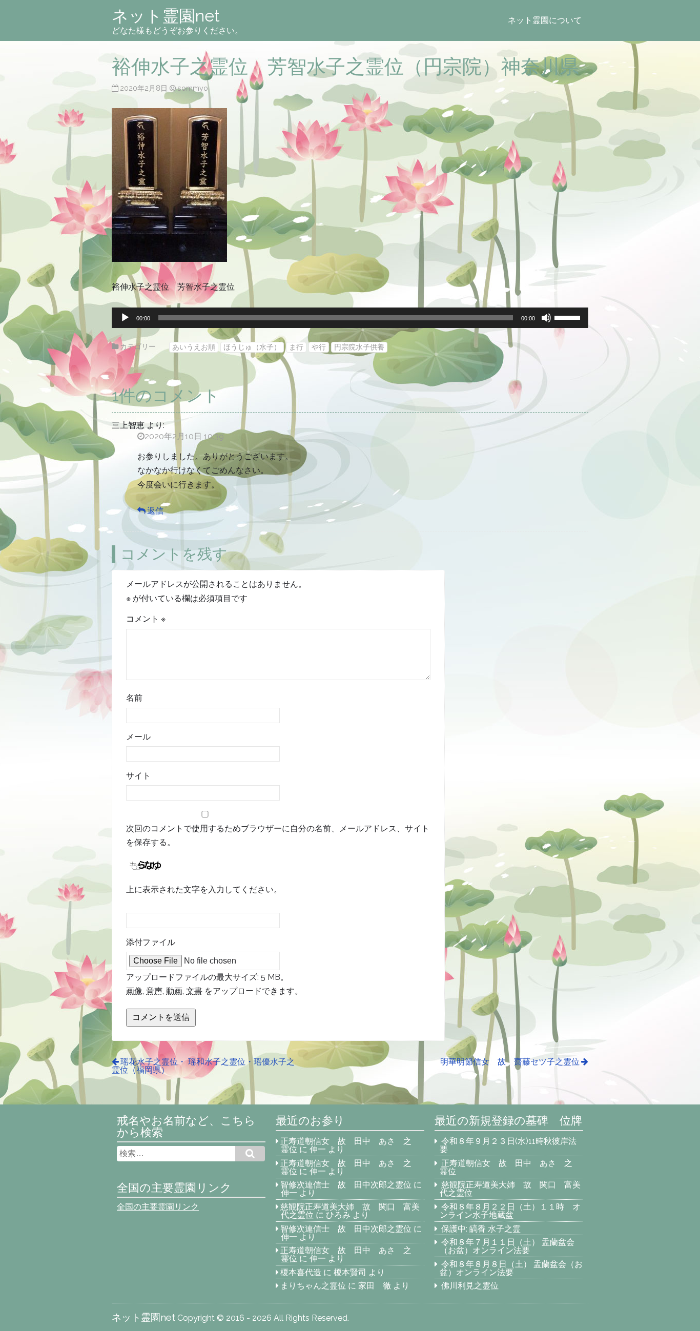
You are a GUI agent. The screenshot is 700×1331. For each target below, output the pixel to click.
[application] (350, 318)
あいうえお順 (193, 346)
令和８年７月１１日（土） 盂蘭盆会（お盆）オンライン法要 (507, 1246)
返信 (155, 511)
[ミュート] (546, 318)
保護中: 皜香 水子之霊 (481, 1229)
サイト (138, 776)
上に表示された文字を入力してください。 (204, 889)
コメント (146, 619)
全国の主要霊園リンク (158, 1207)
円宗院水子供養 (359, 346)
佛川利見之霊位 (470, 1286)
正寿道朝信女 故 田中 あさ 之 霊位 (350, 1145)
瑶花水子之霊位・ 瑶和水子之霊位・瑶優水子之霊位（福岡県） (203, 1066)
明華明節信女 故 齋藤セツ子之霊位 (510, 1062)
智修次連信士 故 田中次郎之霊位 (345, 1185)
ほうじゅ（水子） (252, 346)
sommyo (192, 88)
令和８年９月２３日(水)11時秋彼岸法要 (508, 1145)
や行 (319, 346)
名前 (134, 698)
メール (138, 737)
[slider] (568, 317)
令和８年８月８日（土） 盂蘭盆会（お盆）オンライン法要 (511, 1268)
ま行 (296, 346)
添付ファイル (150, 942)
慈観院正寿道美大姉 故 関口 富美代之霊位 (510, 1189)
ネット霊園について (545, 20)
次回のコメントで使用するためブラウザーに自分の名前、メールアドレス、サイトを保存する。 (277, 835)
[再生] (125, 318)
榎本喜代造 (300, 1272)
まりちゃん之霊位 (313, 1286)
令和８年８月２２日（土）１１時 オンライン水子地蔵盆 (510, 1211)
